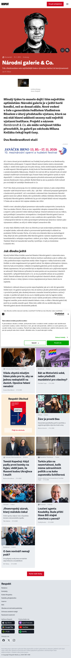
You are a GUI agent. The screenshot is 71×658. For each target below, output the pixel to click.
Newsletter (43, 457)
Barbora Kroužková (8, 478)
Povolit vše (57, 343)
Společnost (41, 369)
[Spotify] (26, 631)
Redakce (4, 588)
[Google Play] (8, 627)
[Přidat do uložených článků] (31, 363)
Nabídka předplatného (8, 598)
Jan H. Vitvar (6, 72)
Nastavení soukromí (8, 615)
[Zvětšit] (35, 32)
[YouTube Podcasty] (26, 627)
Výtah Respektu (15, 369)
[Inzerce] (35, 150)
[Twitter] (9, 642)
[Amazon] (8, 631)
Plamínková (50, 457)
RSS (2, 605)
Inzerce (3, 601)
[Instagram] (14, 642)
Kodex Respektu (6, 595)
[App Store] (8, 623)
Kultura (40, 415)
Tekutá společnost (16, 457)
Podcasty (8, 369)
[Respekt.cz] (5, 4)
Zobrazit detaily (60, 337)
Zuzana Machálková (8, 390)
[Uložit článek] (62, 50)
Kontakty (4, 591)
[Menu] (67, 4)
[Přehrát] (27, 363)
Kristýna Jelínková (43, 478)
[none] (67, 50)
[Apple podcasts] (26, 623)
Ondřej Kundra (42, 522)
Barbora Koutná (42, 428)
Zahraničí (5, 504)
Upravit (34, 343)
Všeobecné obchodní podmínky (11, 608)
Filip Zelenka (6, 521)
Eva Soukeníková (53, 478)
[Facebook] (3, 642)
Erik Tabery (6, 564)
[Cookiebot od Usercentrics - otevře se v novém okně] (56, 314)
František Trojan (42, 383)
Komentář (8, 57)
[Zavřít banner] (68, 314)
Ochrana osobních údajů (9, 612)
